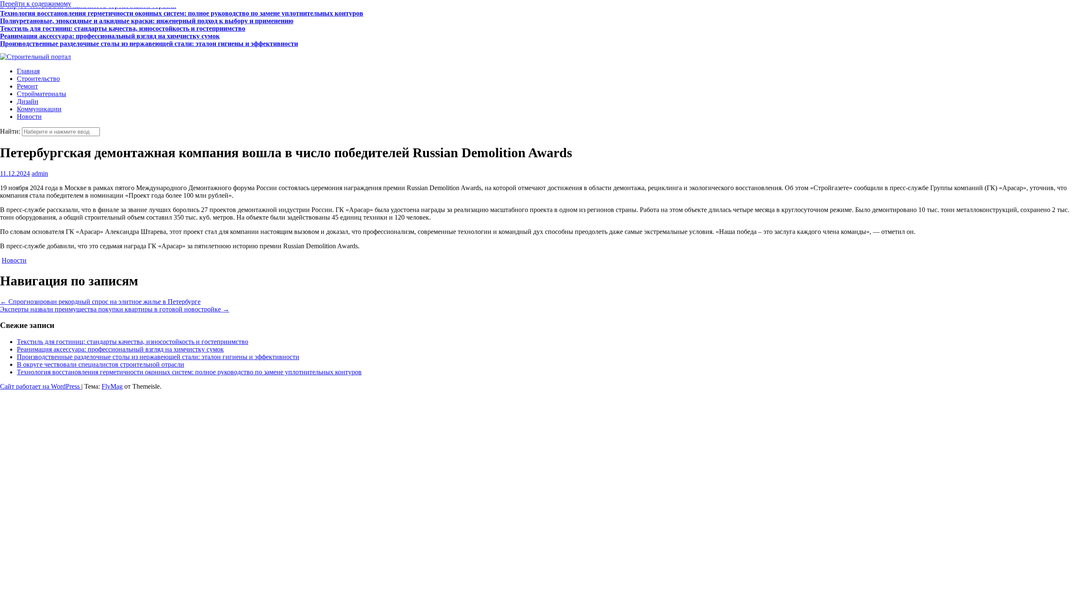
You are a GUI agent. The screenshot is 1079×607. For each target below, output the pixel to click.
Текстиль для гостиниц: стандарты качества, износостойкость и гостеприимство (122, 26)
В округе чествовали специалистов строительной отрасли (88, 49)
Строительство (38, 78)
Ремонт (27, 86)
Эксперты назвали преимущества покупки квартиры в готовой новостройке (114, 309)
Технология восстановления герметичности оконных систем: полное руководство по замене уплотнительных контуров (181, 11)
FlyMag (112, 386)
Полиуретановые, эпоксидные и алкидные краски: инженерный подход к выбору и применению (146, 18)
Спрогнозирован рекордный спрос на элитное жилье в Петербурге (100, 301)
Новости (29, 116)
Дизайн (27, 101)
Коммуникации (39, 109)
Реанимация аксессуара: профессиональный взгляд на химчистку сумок (110, 34)
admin (40, 173)
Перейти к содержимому (35, 3)
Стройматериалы (41, 93)
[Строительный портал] (35, 56)
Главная (28, 71)
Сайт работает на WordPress (40, 386)
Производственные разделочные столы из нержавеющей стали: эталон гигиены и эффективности (149, 41)
